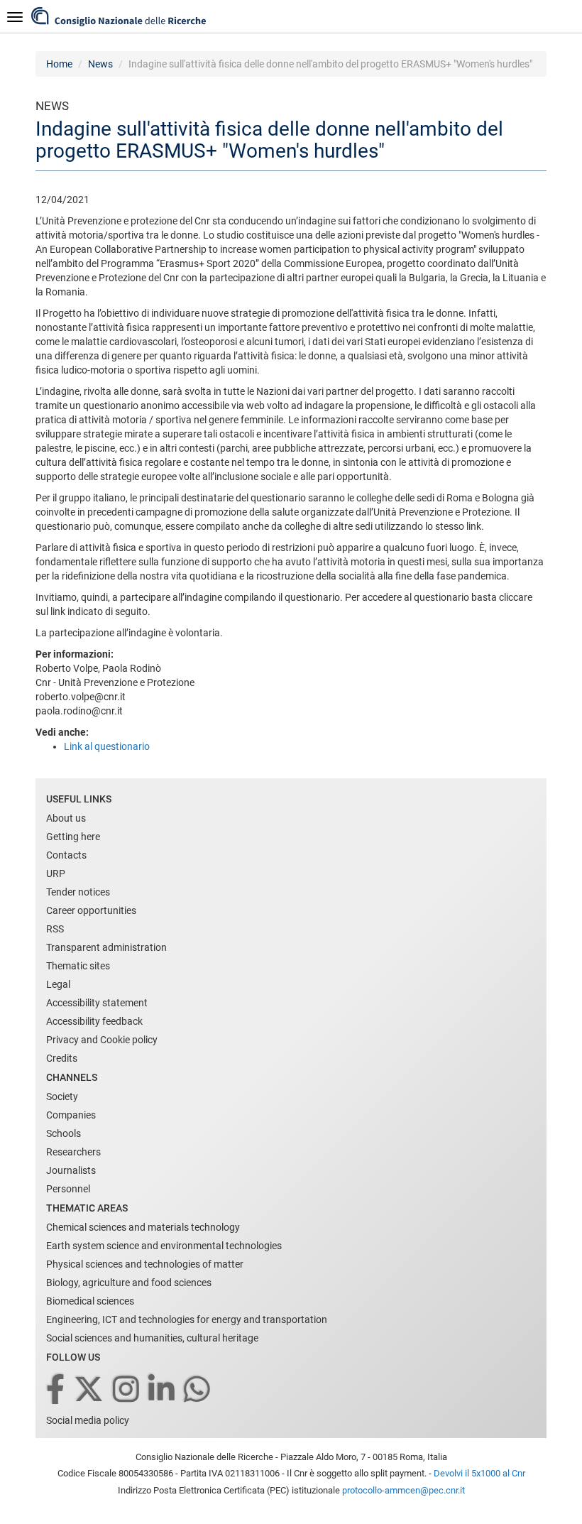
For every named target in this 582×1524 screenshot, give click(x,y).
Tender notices (78, 892)
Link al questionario (107, 746)
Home (59, 64)
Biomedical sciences (90, 1301)
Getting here (73, 836)
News (100, 64)
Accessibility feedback (94, 1021)
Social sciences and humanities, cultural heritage (152, 1338)
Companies (71, 1115)
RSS (55, 929)
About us (66, 818)
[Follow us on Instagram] (127, 1390)
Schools (63, 1133)
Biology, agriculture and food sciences (129, 1282)
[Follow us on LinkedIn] (162, 1390)
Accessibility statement (97, 1002)
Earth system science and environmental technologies (164, 1245)
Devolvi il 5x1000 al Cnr (479, 1473)
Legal (58, 984)
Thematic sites (78, 965)
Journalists (71, 1170)
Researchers (73, 1152)
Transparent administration (106, 947)
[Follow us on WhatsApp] (198, 1390)
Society (62, 1096)
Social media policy (87, 1420)
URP (55, 873)
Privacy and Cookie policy (102, 1039)
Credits (61, 1058)
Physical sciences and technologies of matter (144, 1264)
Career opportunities (91, 910)
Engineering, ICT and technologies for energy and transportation (186, 1319)
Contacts (66, 855)
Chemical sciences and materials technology (143, 1227)
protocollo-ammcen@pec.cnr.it (403, 1490)
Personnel (68, 1188)
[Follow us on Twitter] (90, 1390)
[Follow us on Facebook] (56, 1390)
